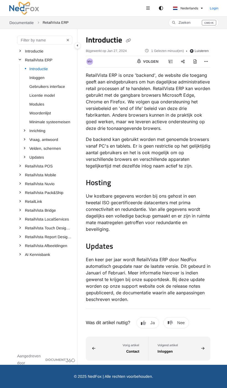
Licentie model (42, 95)
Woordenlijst (40, 113)
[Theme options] (160, 8)
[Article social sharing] (183, 61)
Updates (36, 157)
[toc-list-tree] (170, 61)
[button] (194, 22)
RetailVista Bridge (40, 210)
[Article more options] (206, 61)
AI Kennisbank (37, 254)
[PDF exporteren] (195, 61)
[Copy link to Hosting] (119, 183)
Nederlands (189, 8)
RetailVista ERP (38, 60)
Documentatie (21, 22)
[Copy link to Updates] (121, 246)
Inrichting (37, 131)
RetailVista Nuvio (40, 184)
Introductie (34, 51)
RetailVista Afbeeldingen (46, 245)
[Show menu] (147, 8)
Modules (36, 104)
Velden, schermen (45, 148)
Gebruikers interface (47, 86)
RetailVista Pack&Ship (44, 192)
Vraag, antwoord (43, 139)
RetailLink (33, 201)
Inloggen (37, 77)
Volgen (150, 61)
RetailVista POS (39, 166)
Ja (152, 322)
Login (214, 8)
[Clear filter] (67, 40)
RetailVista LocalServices (47, 219)
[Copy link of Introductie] (128, 40)
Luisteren (202, 51)
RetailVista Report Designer (48, 237)
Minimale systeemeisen (49, 122)
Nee (181, 322)
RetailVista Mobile (40, 175)
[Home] (24, 8)
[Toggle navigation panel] (77, 45)
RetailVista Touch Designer (48, 228)
